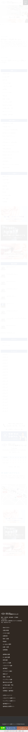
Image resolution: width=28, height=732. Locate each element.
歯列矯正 (5, 668)
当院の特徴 (6, 630)
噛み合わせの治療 (7, 682)
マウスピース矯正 (7, 671)
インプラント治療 (7, 679)
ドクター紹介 (6, 633)
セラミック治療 (7, 663)
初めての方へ (6, 627)
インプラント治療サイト (9, 701)
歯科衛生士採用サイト (8, 706)
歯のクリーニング (7, 688)
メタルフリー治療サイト (9, 698)
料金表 (4, 641)
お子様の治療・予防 (8, 685)
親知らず (5, 674)
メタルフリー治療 (7, 665)
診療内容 (5, 636)
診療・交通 (6, 647)
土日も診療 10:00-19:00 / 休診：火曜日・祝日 (14, 731)
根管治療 (5, 660)
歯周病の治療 (6, 654)
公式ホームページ (7, 695)
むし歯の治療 (6, 657)
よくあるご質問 (7, 644)
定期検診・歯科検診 (8, 690)
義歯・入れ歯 (6, 676)
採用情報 (5, 650)
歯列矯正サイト (7, 703)
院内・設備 (6, 638)
